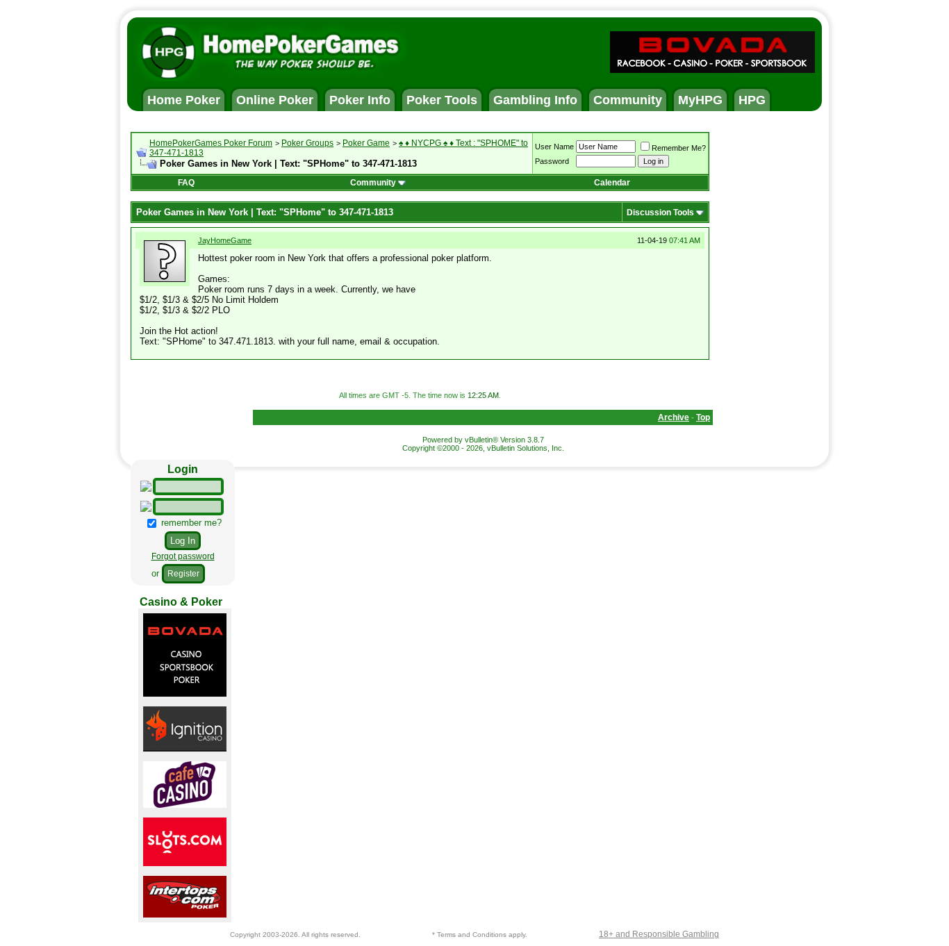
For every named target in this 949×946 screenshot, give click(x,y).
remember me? (190, 522)
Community (373, 183)
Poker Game (366, 143)
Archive (673, 417)
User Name (554, 146)
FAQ (186, 183)
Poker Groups (307, 143)
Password (552, 161)
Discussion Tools (660, 212)
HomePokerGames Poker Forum (210, 143)
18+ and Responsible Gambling (659, 934)
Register (183, 574)
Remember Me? (679, 148)
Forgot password (183, 556)
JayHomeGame (224, 240)
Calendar (612, 183)
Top (703, 417)
